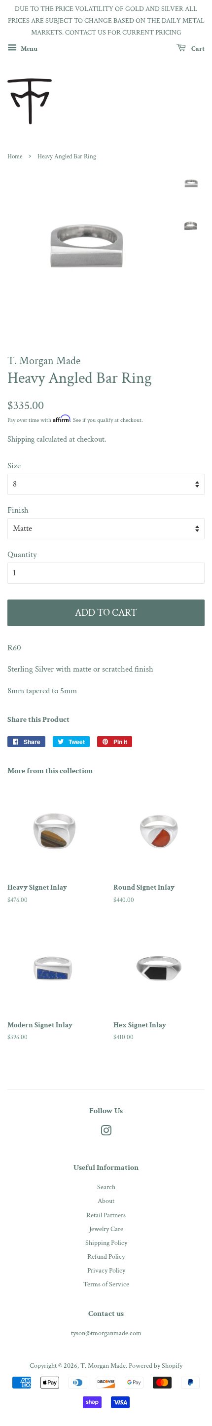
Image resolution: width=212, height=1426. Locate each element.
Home (14, 156)
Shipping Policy (106, 1242)
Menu (28, 48)
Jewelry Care (106, 1229)
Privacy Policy (106, 1270)
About (106, 1200)
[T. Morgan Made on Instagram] (106, 1132)
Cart (197, 48)
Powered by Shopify (155, 1365)
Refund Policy (106, 1256)
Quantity (22, 554)
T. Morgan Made (103, 1365)
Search (106, 1187)
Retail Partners (106, 1215)
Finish (18, 510)
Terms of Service (106, 1284)
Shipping (21, 439)
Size (14, 465)
